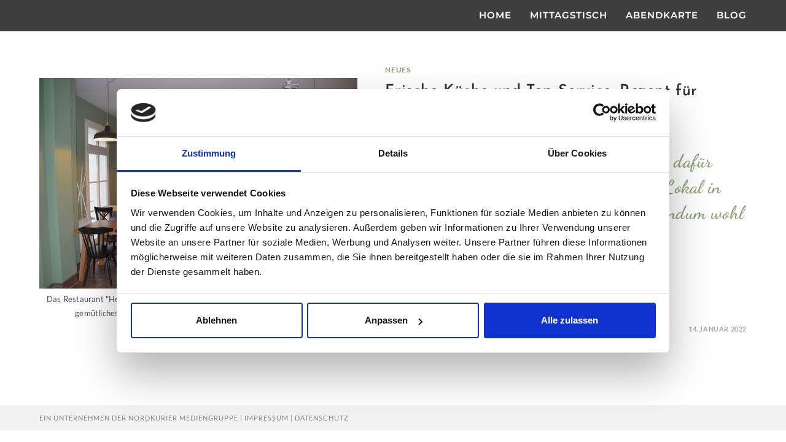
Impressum (266, 418)
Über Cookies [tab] (577, 153)
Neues (397, 69)
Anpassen (386, 320)
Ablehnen (216, 320)
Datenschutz (322, 418)
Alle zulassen (569, 320)
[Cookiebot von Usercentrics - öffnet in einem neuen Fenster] (602, 112)
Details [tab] (393, 153)
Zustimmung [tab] (209, 153)
